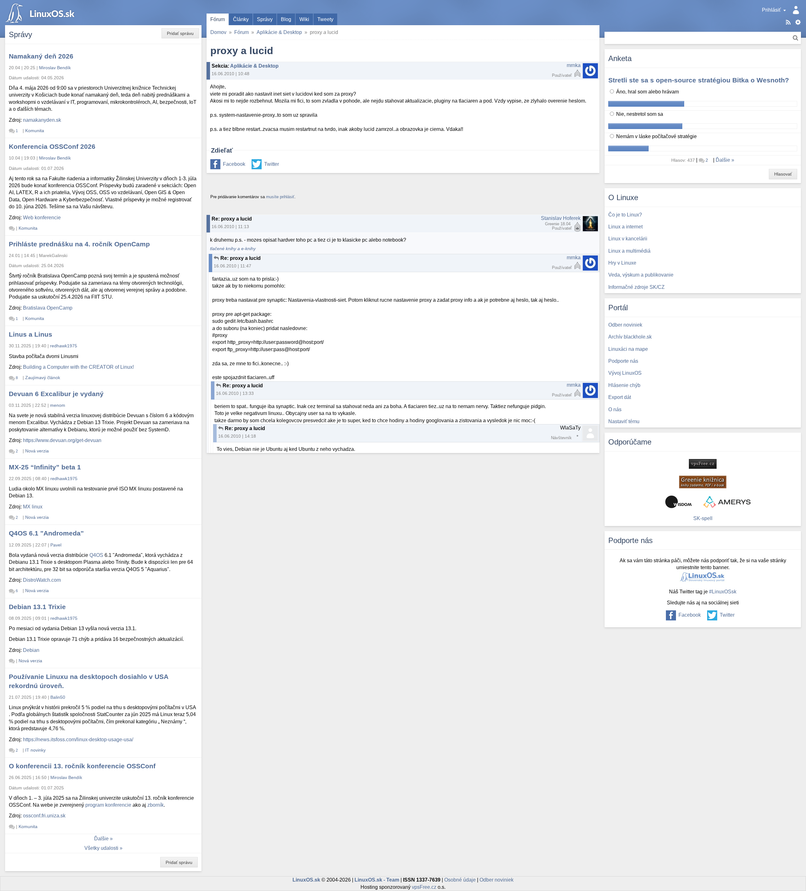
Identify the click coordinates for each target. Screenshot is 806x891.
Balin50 (57, 697)
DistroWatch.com (42, 580)
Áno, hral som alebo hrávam (647, 91)
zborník (155, 805)
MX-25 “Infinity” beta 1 (45, 467)
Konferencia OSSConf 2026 (52, 146)
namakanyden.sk (42, 120)
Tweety (325, 19)
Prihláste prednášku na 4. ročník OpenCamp (79, 244)
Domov (218, 32)
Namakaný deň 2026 (41, 56)
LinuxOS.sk (41, 12)
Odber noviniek (497, 880)
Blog (286, 19)
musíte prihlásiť (280, 196)
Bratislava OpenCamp (47, 308)
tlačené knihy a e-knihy (233, 248)
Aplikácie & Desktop (279, 32)
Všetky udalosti (101, 848)
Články (241, 19)
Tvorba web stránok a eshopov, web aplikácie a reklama (727, 502)
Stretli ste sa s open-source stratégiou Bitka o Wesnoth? (698, 80)
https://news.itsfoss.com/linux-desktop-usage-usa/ (78, 739)
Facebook (234, 164)
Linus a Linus (30, 334)
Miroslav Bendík (55, 67)
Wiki (304, 19)
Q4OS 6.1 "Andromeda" (46, 533)
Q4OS (96, 555)
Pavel (55, 544)
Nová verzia (37, 450)
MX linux (33, 506)
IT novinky (35, 750)
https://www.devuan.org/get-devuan (62, 440)
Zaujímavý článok (42, 377)
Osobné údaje (460, 880)
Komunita (34, 130)
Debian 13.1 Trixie (37, 606)
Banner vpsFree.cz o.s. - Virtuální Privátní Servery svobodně (703, 464)
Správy (265, 19)
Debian (31, 650)
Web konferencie (42, 217)
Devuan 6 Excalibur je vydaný (56, 393)
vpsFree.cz (424, 887)
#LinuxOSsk (722, 591)
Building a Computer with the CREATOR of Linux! (78, 367)
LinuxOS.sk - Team (377, 880)
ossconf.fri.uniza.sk (44, 815)
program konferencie (108, 805)
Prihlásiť (771, 10)
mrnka (574, 65)
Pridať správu (180, 33)
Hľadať (795, 38)
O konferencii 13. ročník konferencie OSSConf (82, 766)
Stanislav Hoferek (561, 218)
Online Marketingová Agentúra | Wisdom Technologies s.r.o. (678, 502)
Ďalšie (101, 838)
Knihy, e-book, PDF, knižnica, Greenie (702, 482)
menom (57, 405)
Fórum (217, 19)
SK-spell (702, 518)
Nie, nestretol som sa (639, 114)
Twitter (271, 164)
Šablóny (798, 22)
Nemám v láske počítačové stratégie (656, 136)
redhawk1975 (63, 345)
